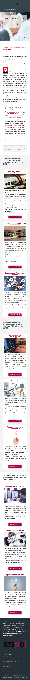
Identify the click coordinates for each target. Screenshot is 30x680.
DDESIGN (24, 677)
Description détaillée (15, 217)
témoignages (12, 627)
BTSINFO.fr (6, 621)
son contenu (20, 625)
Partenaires (7, 666)
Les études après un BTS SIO (11, 661)
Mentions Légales (7, 677)
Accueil (6, 656)
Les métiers (7, 664)
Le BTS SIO (7, 659)
